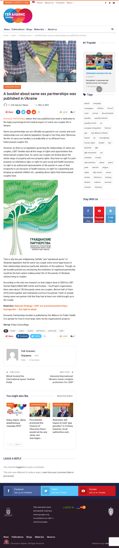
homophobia (104, 138)
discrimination (107, 113)
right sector (97, 172)
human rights (89, 143)
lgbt (96, 148)
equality (30, 331)
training (108, 177)
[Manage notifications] (6, 541)
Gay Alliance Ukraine (99, 133)
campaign (97, 103)
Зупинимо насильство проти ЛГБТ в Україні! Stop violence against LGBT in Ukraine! (99, 73)
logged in (20, 467)
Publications (18, 29)
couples (21, 331)
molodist (87, 158)
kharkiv (101, 143)
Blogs (29, 29)
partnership (52, 331)
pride (86, 167)
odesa (101, 163)
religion (105, 167)
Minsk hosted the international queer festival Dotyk (20, 379)
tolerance (97, 177)
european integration (92, 128)
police (110, 163)
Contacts (60, 2)
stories (87, 177)
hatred (87, 138)
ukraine (87, 182)
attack (86, 103)
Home (40, 2)
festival (108, 128)
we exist (108, 182)
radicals (95, 167)
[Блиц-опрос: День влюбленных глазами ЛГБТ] (17, 410)
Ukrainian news (12, 87)
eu (101, 123)
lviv (101, 153)
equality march (90, 123)
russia (108, 172)
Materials (39, 29)
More (69, 2)
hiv (94, 138)
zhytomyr (98, 187)
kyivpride (87, 148)
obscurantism (89, 163)
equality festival (100, 118)
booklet (12, 331)
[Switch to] (33, 2)
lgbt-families (40, 331)
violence (97, 182)
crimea (95, 113)
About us (49, 2)
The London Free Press (67, 80)
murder (98, 158)
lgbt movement (90, 153)
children (100, 108)
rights (61, 331)
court (86, 113)
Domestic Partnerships (14, 118)
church (110, 108)
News (7, 29)
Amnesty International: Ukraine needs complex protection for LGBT (61, 379)
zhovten (87, 187)
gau (85, 133)
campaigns (88, 108)
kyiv (109, 143)
